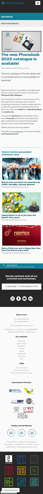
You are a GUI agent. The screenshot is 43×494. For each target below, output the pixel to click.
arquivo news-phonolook (9, 23)
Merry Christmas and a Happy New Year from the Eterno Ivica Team (21, 249)
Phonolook (21, 354)
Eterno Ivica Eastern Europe (21, 373)
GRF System (21, 343)
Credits (29, 444)
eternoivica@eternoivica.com (21, 325)
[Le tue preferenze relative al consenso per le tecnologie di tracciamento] (11, 490)
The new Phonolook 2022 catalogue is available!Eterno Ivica (13, 3)
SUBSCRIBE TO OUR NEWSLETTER (22, 287)
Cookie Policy (20, 444)
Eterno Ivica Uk (21, 368)
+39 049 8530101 (23, 319)
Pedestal (21, 341)
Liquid (21, 351)
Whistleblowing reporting (27, 447)
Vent (21, 359)
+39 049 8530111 (23, 322)
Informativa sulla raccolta (9, 492)
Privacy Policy (11, 442)
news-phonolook (7, 17)
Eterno (21, 348)
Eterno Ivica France (21, 370)
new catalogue (17, 131)
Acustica (21, 356)
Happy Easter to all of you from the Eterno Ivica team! (19, 216)
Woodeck (21, 346)
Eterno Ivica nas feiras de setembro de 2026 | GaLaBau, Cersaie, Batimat (21, 183)
